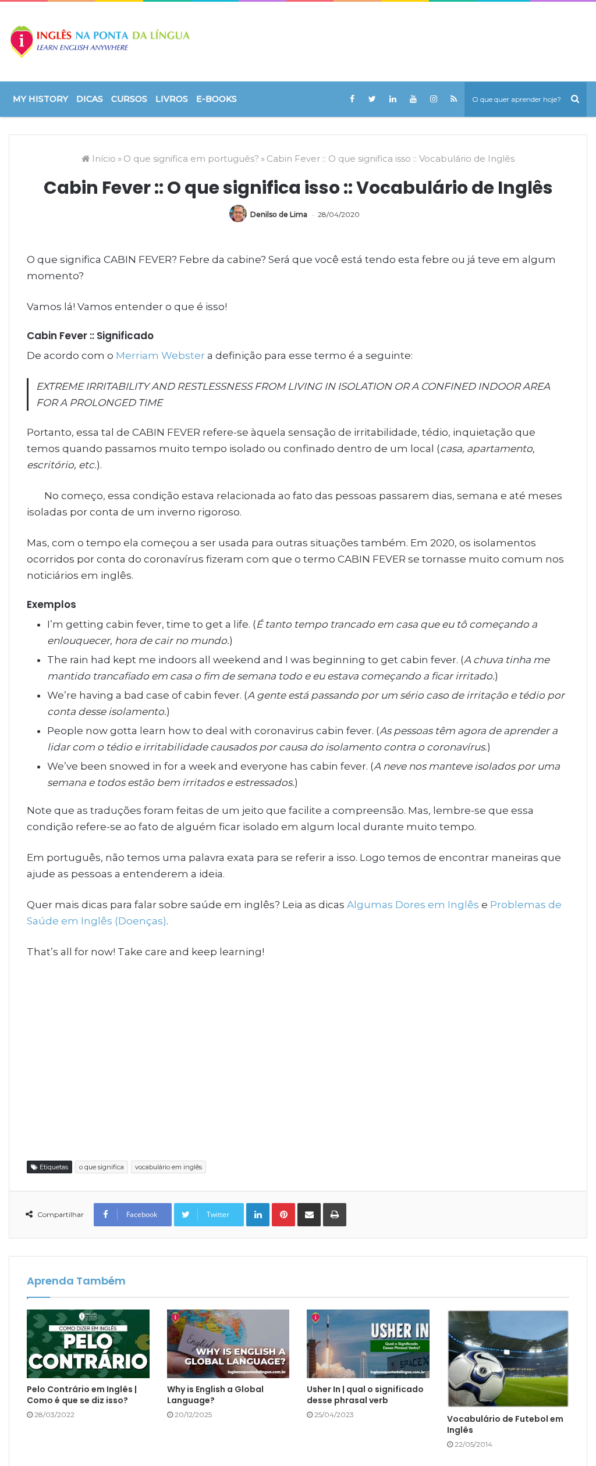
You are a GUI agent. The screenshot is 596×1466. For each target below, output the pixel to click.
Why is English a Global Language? (215, 1394)
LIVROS (171, 99)
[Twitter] (372, 98)
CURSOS (129, 99)
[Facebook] (352, 98)
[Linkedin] (392, 98)
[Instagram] (433, 98)
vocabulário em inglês (168, 1167)
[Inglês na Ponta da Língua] (99, 41)
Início (103, 158)
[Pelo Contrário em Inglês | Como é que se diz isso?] (88, 1344)
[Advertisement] (298, 1058)
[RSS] (454, 98)
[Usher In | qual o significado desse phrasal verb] (368, 1344)
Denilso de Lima (278, 214)
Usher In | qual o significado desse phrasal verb (365, 1394)
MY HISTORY (40, 99)
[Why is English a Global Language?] (228, 1344)
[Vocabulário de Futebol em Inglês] (508, 1359)
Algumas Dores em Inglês (413, 904)
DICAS (89, 99)
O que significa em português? (191, 158)
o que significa (101, 1167)
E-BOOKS (216, 99)
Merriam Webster (160, 355)
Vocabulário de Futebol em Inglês (505, 1424)
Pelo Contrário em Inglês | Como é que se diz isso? (82, 1394)
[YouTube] (413, 98)
